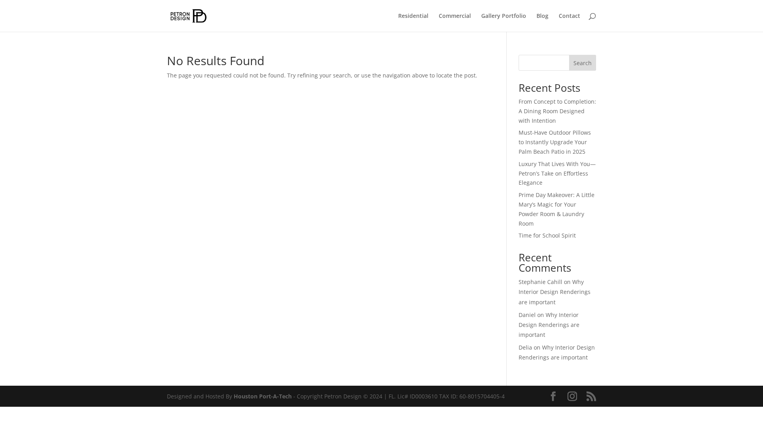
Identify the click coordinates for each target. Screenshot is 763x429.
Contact (569, 16)
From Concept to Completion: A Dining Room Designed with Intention (557, 111)
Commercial (455, 16)
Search (582, 63)
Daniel (527, 315)
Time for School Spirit (547, 235)
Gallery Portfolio (503, 16)
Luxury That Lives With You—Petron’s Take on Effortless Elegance (557, 173)
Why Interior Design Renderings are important (555, 291)
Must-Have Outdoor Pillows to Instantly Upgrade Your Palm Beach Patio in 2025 (555, 142)
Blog (542, 16)
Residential (413, 16)
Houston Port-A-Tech (263, 396)
